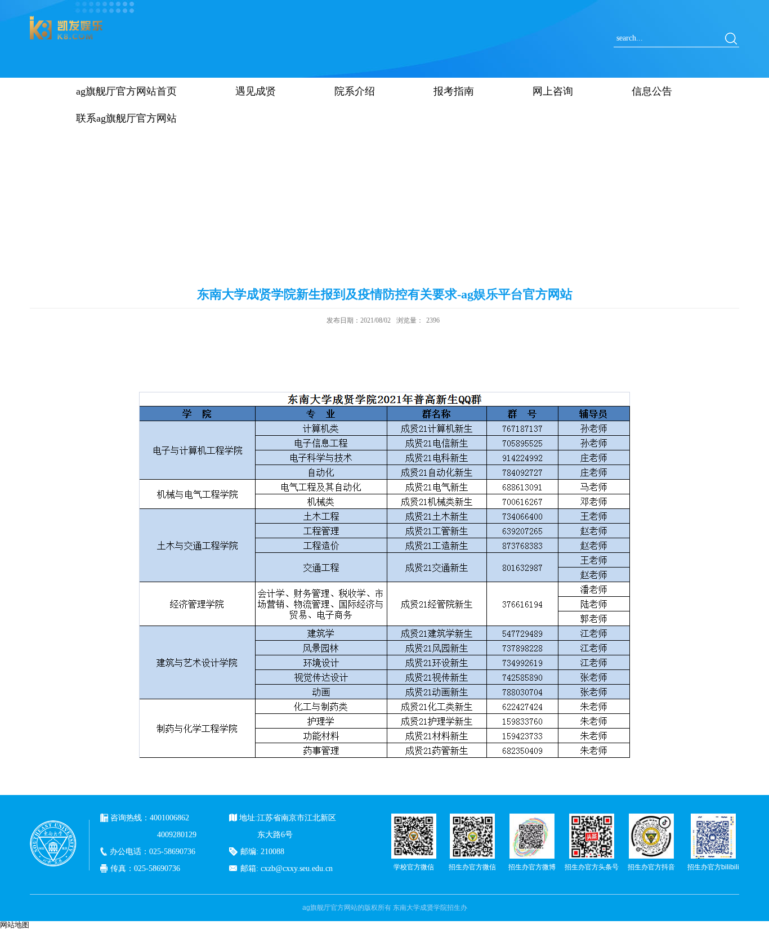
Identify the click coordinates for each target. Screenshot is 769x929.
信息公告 (652, 91)
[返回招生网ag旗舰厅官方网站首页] (66, 19)
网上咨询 (553, 91)
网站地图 (14, 925)
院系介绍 (354, 91)
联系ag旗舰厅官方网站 (126, 118)
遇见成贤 (255, 91)
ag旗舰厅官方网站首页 (126, 91)
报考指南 (453, 91)
